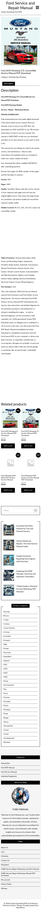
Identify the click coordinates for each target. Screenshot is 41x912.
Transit (5, 734)
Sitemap (4, 888)
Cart (2, 852)
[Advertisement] (20, 234)
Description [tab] (8, 84)
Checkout (4, 856)
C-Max (6, 620)
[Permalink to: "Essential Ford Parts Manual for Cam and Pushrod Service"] (8, 530)
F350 (5, 673)
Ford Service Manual (9, 772)
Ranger (6, 718)
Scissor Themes (17, 905)
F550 (5, 677)
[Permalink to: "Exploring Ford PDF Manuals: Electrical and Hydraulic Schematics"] (8, 575)
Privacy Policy (6, 884)
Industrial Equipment (9, 776)
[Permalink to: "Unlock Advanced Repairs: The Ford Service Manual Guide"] (8, 545)
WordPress (20, 908)
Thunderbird (8, 726)
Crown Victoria (9, 628)
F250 (5, 669)
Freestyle (6, 701)
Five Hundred (8, 685)
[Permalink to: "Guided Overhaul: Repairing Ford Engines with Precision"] (8, 560)
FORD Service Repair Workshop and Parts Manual (20, 869)
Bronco (6, 616)
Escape (6, 648)
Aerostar (6, 612)
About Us (4, 847)
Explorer (6, 661)
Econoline (7, 636)
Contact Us (5, 860)
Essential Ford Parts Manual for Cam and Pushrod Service (24, 528)
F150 (5, 665)
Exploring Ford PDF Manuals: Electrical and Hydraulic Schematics (26, 574)
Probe (5, 714)
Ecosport (6, 640)
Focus (5, 693)
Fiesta (5, 681)
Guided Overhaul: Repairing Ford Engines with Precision (25, 559)
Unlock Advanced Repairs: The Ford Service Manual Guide (26, 543)
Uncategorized (8, 738)
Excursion (7, 652)
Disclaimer (5, 865)
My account (5, 880)
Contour (6, 624)
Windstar (6, 742)
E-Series (6, 632)
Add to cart (8, 446)
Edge (5, 644)
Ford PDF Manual (7, 768)
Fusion (5, 705)
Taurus (5, 722)
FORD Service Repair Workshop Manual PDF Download (18, 874)
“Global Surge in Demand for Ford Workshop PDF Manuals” (26, 589)
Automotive (5, 763)
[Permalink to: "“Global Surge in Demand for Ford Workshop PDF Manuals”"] (8, 590)
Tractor (6, 730)
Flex (5, 689)
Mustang (12, 77)
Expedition (7, 657)
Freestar (6, 697)
